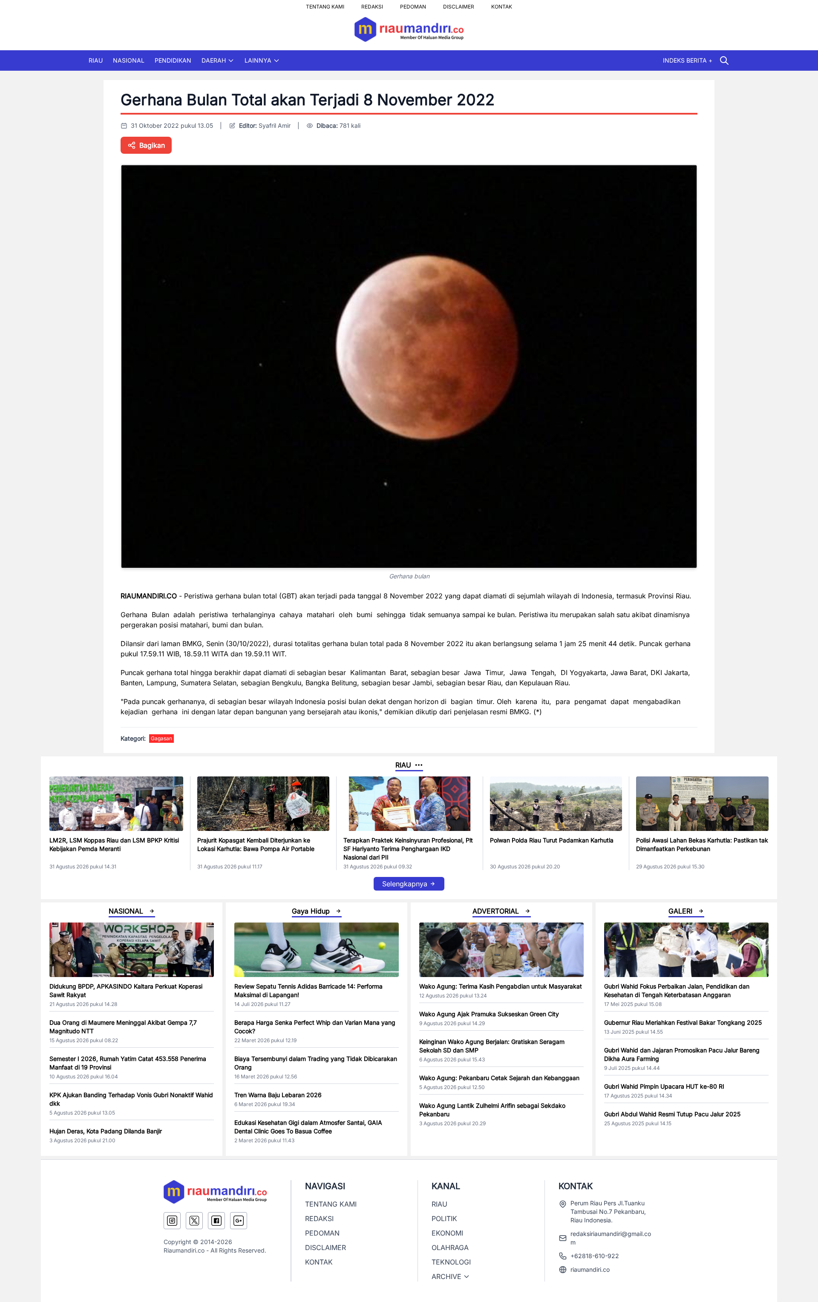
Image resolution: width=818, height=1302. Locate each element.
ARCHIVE (446, 1276)
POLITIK (444, 1218)
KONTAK (501, 4)
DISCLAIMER (458, 4)
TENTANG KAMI (325, 4)
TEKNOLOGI (451, 1262)
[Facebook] (216, 1220)
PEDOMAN (413, 4)
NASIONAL (128, 60)
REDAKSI (372, 4)
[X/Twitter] (194, 1220)
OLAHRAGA (450, 1247)
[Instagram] (172, 1220)
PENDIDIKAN (173, 60)
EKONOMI (447, 1233)
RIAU (96, 60)
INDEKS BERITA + (687, 60)
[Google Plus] (238, 1220)
